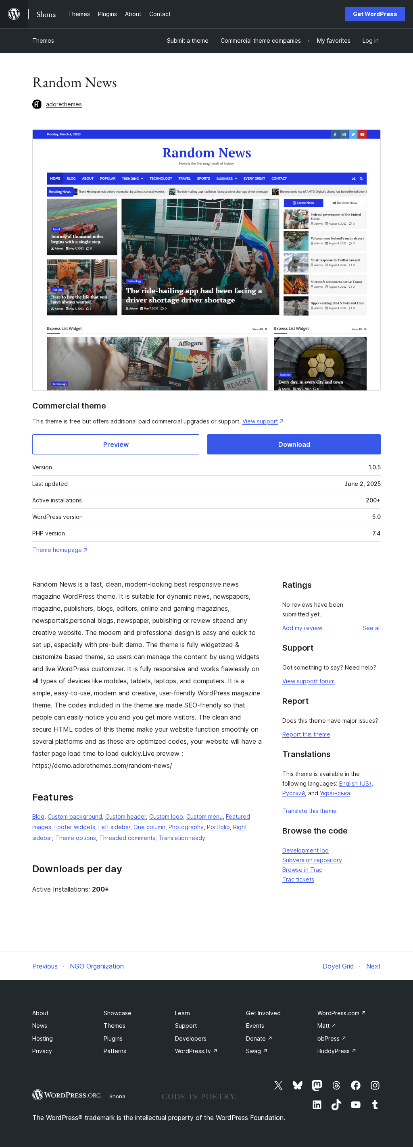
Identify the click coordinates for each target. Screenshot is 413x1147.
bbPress (331, 1038)
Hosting (42, 1038)
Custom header (125, 816)
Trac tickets (298, 879)
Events (255, 1025)
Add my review (302, 627)
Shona (117, 1096)
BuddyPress (337, 1050)
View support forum (308, 681)
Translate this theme (309, 810)
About (40, 1013)
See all (372, 627)
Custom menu (204, 816)
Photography (186, 826)
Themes (43, 40)
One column (149, 826)
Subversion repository (312, 860)
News (39, 1025)
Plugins (113, 1038)
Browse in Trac (302, 869)
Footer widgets (74, 826)
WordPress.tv (196, 1050)
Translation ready (182, 837)
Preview (116, 444)
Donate (259, 1038)
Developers (190, 1038)
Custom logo (166, 816)
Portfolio (218, 826)
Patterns (115, 1050)
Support (186, 1025)
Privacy (42, 1050)
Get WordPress (375, 13)
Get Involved (263, 1013)
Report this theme (306, 734)
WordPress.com (341, 1013)
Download (294, 444)
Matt (326, 1025)
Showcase (117, 1013)
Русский (293, 793)
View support (260, 421)
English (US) (355, 783)
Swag (257, 1050)
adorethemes (64, 104)
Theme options (75, 837)
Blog (38, 816)
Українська (335, 793)
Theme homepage (57, 549)
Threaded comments (127, 837)
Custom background (75, 816)
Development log (305, 850)
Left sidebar (114, 826)
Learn (182, 1013)
